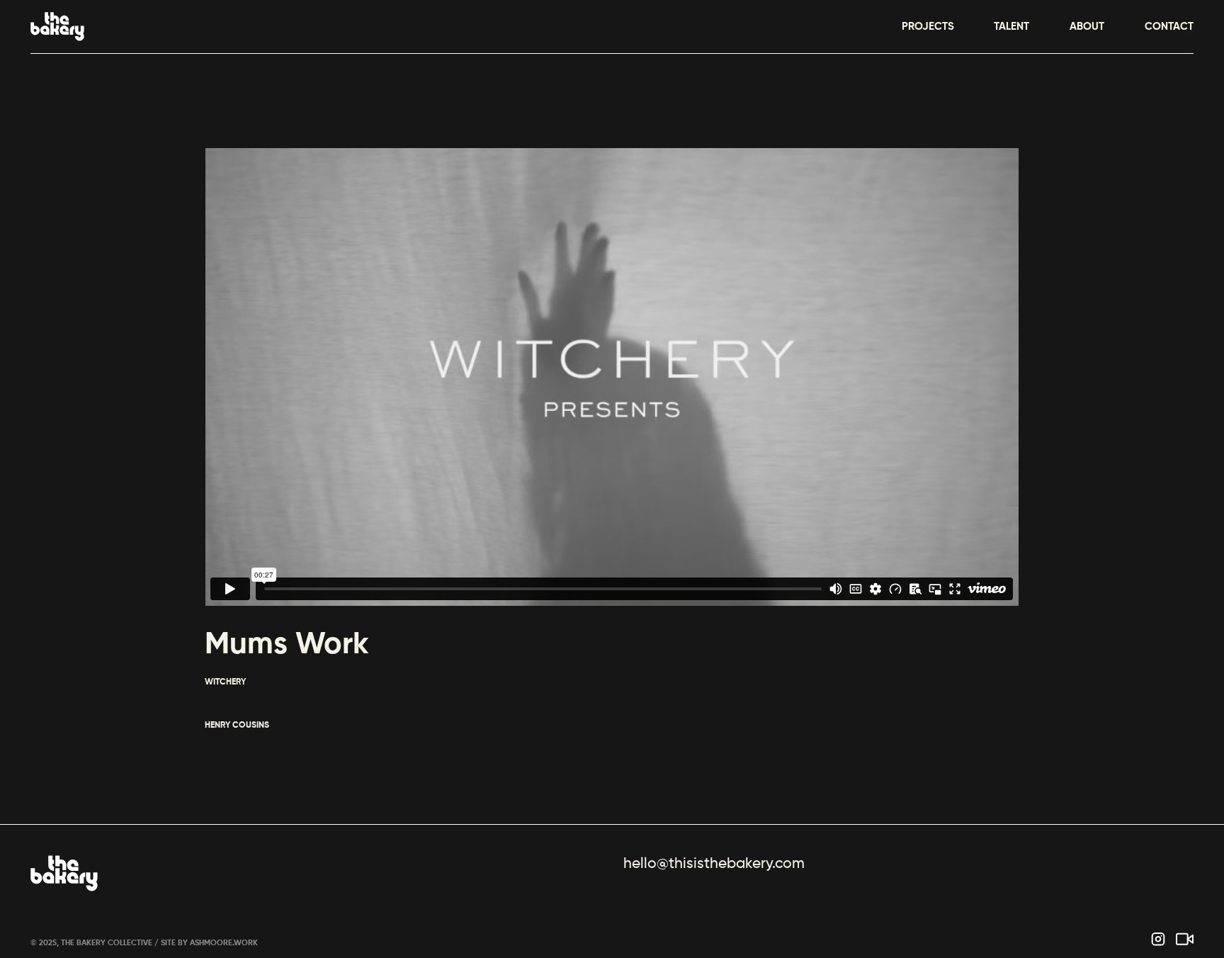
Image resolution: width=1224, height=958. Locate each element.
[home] (57, 26)
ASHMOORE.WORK (224, 943)
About (1087, 26)
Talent (1011, 26)
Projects (928, 26)
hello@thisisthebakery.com (714, 864)
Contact (1169, 26)
